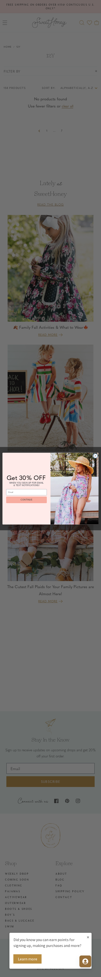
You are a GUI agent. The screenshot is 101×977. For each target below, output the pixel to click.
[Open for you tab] (85, 961)
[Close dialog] (95, 456)
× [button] (88, 937)
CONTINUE (26, 500)
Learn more (27, 958)
